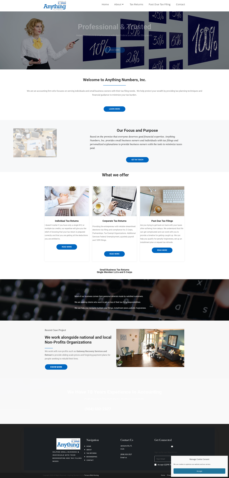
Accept (199, 471)
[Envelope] (172, 446)
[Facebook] (155, 446)
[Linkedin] (159, 446)
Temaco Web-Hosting (91, 475)
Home (163, 475)
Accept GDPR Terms (166, 464)
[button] (150, 348)
